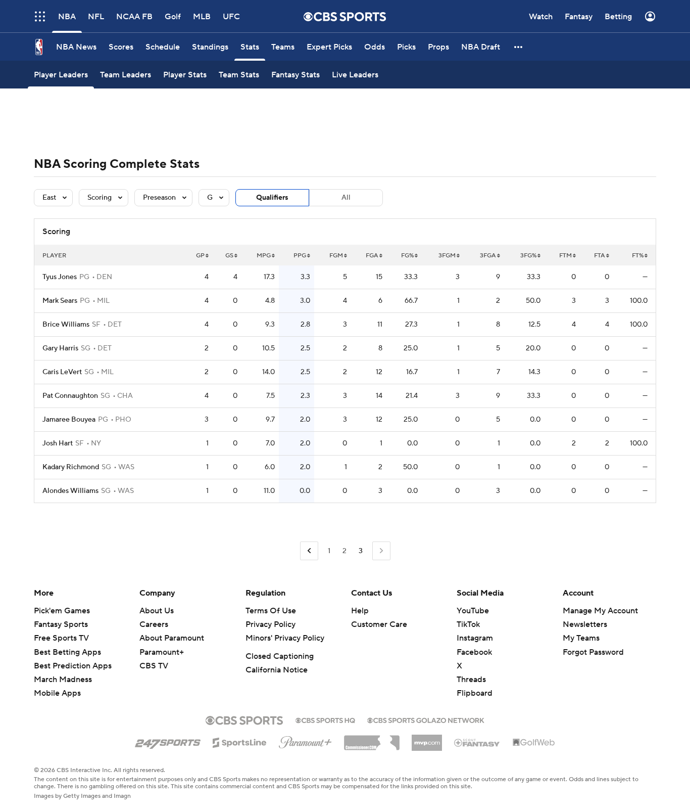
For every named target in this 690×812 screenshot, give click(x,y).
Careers (153, 624)
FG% (407, 255)
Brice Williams (65, 324)
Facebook (474, 652)
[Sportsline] (240, 741)
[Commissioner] (372, 739)
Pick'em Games (62, 611)
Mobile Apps (57, 693)
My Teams (581, 638)
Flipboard (474, 693)
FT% (638, 255)
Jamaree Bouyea (68, 419)
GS (229, 255)
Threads (471, 679)
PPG (299, 255)
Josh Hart (57, 443)
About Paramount (171, 638)
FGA (372, 255)
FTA (599, 255)
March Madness (63, 679)
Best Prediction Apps (73, 666)
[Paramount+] (305, 740)
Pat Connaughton (70, 395)
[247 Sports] (168, 741)
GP (200, 255)
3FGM (447, 255)
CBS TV (153, 666)
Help (360, 611)
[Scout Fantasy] (477, 742)
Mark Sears (59, 300)
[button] (518, 47)
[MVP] (427, 739)
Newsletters (585, 624)
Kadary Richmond (70, 467)
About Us (156, 611)
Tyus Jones (59, 277)
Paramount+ (161, 652)
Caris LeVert (62, 372)
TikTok (468, 624)
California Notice (276, 670)
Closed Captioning (279, 656)
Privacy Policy (270, 624)
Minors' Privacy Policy (284, 638)
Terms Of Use (270, 611)
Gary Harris (60, 348)
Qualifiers (272, 197)
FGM (336, 255)
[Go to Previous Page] (309, 551)
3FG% (528, 255)
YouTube (473, 611)
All (346, 197)
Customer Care (379, 624)
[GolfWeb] (534, 743)
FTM (565, 255)
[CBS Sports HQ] (325, 719)
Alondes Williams (70, 490)
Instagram (475, 638)
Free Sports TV (61, 638)
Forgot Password (593, 652)
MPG (264, 255)
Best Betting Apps (67, 652)
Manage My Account (600, 611)
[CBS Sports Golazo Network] (425, 719)
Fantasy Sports (61, 624)
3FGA (488, 255)
